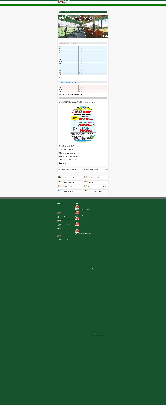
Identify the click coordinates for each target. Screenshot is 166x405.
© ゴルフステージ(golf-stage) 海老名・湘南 (80, 403)
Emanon (90, 403)
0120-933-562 (96, 2)
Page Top (83, 201)
